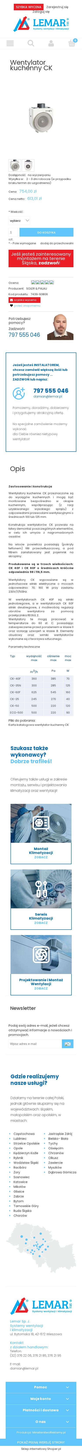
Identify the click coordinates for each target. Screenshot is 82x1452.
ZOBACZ (41, 857)
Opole (18, 1148)
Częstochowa (24, 1134)
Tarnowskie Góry (26, 1206)
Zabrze (19, 1196)
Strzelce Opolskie (27, 1143)
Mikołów (20, 1187)
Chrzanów (56, 1153)
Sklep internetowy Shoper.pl (41, 1449)
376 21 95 (54, 1355)
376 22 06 (24, 1355)
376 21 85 (39, 1355)
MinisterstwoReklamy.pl (49, 1432)
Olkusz (53, 1158)
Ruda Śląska (22, 1211)
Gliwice (19, 1191)
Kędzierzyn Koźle (26, 1153)
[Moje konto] (51, 43)
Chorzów (20, 1215)
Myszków (55, 1167)
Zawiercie (55, 1163)
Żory (17, 1172)
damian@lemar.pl (47, 396)
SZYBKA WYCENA (28, 7)
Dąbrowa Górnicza (62, 1172)
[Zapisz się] (67, 1043)
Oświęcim (55, 1148)
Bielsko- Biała (58, 1138)
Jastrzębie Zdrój (60, 1134)
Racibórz (20, 1167)
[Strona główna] (41, 24)
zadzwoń (48, 263)
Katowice (21, 1182)
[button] (10, 43)
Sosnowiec (22, 1177)
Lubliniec (20, 1138)
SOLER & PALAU (36, 288)
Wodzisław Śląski (26, 1163)
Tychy (53, 1143)
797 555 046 (24, 335)
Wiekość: (16, 212)
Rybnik (18, 1158)
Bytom (19, 1201)
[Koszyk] (71, 43)
